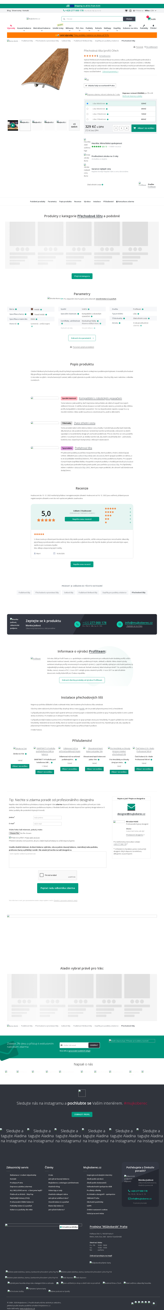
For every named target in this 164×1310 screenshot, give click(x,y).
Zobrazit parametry (109, 71)
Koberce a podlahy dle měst (21, 1209)
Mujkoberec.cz (44, 1305)
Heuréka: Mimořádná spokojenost (107, 143)
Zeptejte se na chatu (134, 626)
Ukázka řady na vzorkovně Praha (101, 85)
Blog (9, 10)
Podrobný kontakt (140, 1203)
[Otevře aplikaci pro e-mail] (120, 624)
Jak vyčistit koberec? (56, 1209)
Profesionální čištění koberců (21, 1202)
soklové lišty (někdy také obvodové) (91, 456)
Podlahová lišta (83, 448)
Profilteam (152, 186)
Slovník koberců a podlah (58, 1202)
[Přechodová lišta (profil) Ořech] (25, 125)
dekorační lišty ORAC (82, 467)
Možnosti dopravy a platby (132, 96)
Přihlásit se (139, 10)
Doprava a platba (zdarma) (21, 1186)
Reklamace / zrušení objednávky (23, 1175)
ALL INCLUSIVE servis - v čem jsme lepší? (26, 1190)
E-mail (12, 823)
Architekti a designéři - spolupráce (101, 1194)
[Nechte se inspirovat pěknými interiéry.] (82, 934)
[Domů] (14, 41)
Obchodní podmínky (95, 1202)
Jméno (12, 817)
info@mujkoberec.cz (139, 622)
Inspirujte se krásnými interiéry (99, 1175)
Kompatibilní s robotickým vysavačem (100, 398)
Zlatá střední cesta (84, 423)
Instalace (97, 201)
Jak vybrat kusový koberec (58, 1179)
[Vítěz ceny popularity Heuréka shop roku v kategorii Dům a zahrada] (33, 18)
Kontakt (26, 10)
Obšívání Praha (93, 1198)
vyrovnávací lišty (113, 464)
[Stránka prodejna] (43, 1243)
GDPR (89, 1206)
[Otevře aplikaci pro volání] (77, 624)
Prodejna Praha (16, 1183)
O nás (50, 1175)
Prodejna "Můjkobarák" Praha (108, 1226)
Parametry (52, 201)
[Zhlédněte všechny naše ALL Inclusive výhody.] (14, 1290)
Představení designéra (134, 835)
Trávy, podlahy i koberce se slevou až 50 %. (84, 35)
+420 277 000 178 (74, 10)
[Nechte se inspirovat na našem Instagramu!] (82, 1092)
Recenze (77, 201)
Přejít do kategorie (82, 276)
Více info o (75, 1051)
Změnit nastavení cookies (97, 1209)
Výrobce (87, 201)
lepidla (81, 708)
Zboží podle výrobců (95, 1179)
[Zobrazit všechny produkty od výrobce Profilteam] (37, 666)
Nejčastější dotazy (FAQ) (20, 1198)
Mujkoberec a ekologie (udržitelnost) (63, 1183)
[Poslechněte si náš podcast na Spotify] (59, 1290)
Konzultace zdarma (126, 201)
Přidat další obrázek (32, 838)
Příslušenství (108, 201)
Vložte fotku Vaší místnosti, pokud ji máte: (26, 829)
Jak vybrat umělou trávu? (58, 1198)
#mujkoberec (135, 1103)
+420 (94, 622)
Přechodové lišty (90, 216)
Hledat (129, 19)
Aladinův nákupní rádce (58, 1194)
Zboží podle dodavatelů (96, 1183)
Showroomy (17, 10)
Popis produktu (65, 201)
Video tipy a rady (55, 1190)
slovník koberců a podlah (106, 299)
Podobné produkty (37, 201)
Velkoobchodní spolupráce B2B (99, 1186)
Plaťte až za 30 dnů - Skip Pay (21, 1194)
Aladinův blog (54, 1186)
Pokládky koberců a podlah (21, 1206)
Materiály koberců (55, 1206)
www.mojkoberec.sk (27, 1308)
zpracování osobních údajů (79, 1051)
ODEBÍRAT (94, 1045)
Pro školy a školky (94, 1190)
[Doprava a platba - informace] (82, 1273)
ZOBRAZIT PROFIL (82, 1114)
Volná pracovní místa (95, 1213)
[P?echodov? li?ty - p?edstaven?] (13, 125)
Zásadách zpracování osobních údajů (65, 900)
